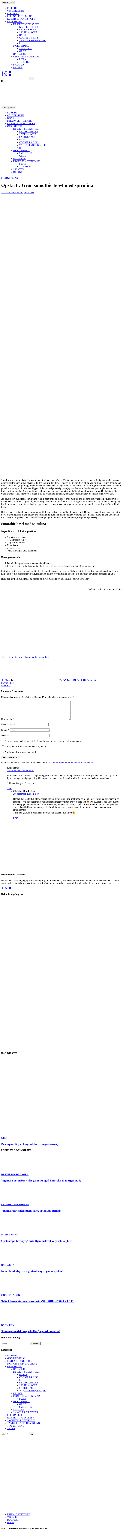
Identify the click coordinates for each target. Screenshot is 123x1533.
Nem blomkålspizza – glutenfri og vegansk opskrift (32, 1271)
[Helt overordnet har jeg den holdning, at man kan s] (102, 1497)
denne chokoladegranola (54, 566)
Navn (4, 724)
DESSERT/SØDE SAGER (26, 24)
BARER (23, 35)
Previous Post (7, 683)
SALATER (18, 64)
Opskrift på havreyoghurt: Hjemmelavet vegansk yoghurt (36, 1240)
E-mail (5, 730)
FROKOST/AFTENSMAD (26, 56)
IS (20, 43)
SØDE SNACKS (27, 29)
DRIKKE (17, 67)
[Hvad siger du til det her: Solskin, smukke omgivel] (102, 1475)
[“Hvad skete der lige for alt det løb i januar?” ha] (21, 1475)
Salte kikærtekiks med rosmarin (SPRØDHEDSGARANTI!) (38, 1301)
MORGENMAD (21, 46)
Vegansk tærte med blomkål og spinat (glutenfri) (31, 1210)
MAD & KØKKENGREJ (19, 1361)
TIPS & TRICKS (15, 1425)
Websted (5, 735)
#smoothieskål (31, 657)
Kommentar (7, 719)
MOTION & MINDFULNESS (22, 1363)
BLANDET (13, 1355)
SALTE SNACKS (28, 32)
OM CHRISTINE (15, 10)
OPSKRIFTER (14, 21)
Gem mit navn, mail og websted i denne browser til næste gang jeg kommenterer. (43, 741)
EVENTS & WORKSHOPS (21, 19)
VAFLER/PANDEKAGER (32, 40)
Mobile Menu (8, 3)
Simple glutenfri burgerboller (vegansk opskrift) (30, 1331)
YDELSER (12, 1517)
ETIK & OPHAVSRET (18, 1514)
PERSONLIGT (14, 1415)
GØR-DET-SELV (16, 1358)
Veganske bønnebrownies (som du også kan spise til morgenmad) (41, 1180)
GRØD (22, 51)
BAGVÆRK (19, 54)
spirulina (16, 548)
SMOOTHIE (25, 48)
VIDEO (11, 1428)
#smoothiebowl (16, 657)
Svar (9, 788)
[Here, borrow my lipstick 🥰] (61, 1497)
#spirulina (44, 657)
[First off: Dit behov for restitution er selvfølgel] (61, 1475)
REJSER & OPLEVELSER (20, 1417)
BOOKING (13, 1519)
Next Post (5, 685)
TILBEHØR (25, 62)
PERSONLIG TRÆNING (20, 16)
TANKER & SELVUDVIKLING (23, 1423)
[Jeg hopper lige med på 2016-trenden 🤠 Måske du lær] (21, 1497)
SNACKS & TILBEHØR (25, 1412)
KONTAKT (13, 13)
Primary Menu (8, 107)
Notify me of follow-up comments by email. (25, 746)
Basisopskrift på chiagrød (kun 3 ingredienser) (29, 1144)
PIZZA (22, 59)
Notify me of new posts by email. (20, 752)
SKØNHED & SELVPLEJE (21, 1420)
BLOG (10, 1522)
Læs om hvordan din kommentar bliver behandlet (71, 762)
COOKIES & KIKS (29, 37)
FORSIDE (12, 8)
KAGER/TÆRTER (28, 27)
